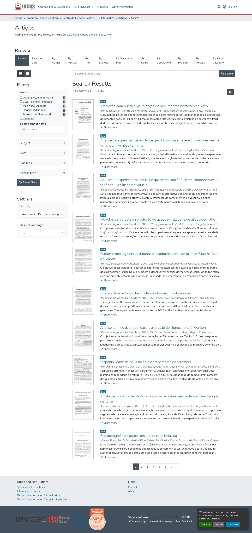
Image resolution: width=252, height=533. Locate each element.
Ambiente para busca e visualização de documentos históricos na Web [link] (154, 106)
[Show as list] (20, 73)
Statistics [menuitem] (102, 7)
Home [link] (18, 18)
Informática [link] (107, 18)
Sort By (25, 206)
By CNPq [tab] (144, 61)
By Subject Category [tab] (219, 61)
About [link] (132, 491)
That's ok (205, 524)
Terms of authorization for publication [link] (39, 495)
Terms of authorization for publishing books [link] (42, 499)
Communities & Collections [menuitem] (54, 7)
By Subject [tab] (103, 61)
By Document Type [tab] (124, 61)
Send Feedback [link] (184, 521)
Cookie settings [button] (137, 521)
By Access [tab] (200, 61)
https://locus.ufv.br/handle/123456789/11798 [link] (84, 35)
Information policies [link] (28, 491)
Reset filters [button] (30, 183)
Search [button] (228, 74)
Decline (219, 524)
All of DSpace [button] (82, 7)
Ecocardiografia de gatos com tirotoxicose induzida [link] (138, 435)
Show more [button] (27, 118)
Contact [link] (132, 487)
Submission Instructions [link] (31, 487)
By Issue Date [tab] (37, 61)
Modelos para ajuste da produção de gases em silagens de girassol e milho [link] (157, 219)
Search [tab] (22, 58)
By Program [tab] (183, 61)
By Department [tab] (164, 61)
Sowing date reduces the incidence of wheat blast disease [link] (145, 293)
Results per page (31, 225)
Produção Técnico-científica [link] (42, 18)
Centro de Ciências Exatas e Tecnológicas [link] (80, 18)
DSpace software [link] (138, 517)
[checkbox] (21, 97)
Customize (232, 524)
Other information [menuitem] (122, 7)
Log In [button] (231, 7)
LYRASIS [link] (185, 517)
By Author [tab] (56, 61)
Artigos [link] (122, 18)
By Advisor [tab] (72, 61)
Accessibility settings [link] (160, 521)
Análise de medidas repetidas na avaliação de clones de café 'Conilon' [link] (153, 327)
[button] (25, 6)
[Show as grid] (27, 73)
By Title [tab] (88, 61)
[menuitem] (83, 7)
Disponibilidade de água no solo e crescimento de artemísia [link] (145, 362)
